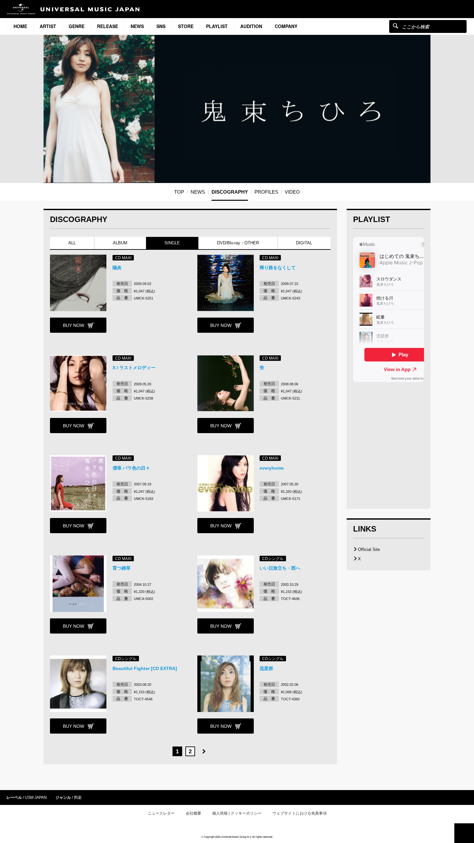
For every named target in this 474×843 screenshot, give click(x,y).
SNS (160, 26)
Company (286, 26)
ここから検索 (395, 25)
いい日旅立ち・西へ (280, 568)
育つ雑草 (122, 568)
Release (107, 26)
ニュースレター (161, 813)
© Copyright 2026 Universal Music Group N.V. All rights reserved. (237, 836)
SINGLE (172, 242)
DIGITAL (304, 242)
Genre (76, 26)
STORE (185, 26)
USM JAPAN (36, 797)
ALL (72, 242)
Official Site (369, 549)
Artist (48, 26)
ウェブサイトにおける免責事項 (299, 813)
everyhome (272, 468)
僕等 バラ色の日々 (131, 468)
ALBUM (120, 242)
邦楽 (78, 797)
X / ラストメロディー (134, 367)
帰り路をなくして (278, 267)
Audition (251, 26)
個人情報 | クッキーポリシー (237, 813)
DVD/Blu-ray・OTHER (238, 242)
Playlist (217, 26)
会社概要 (193, 813)
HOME (20, 26)
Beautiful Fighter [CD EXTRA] (145, 668)
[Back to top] (464, 833)
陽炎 (117, 267)
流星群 (266, 668)
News (137, 26)
